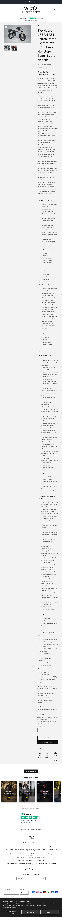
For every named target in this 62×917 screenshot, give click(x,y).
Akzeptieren (30, 912)
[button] (3, 9)
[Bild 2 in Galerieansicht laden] (14, 48)
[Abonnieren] (43, 878)
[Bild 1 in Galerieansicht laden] (7, 48)
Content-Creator (23, 800)
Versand (46, 709)
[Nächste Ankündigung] (59, 2)
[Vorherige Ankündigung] (3, 2)
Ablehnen (49, 912)
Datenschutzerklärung (9, 907)
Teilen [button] (40, 748)
